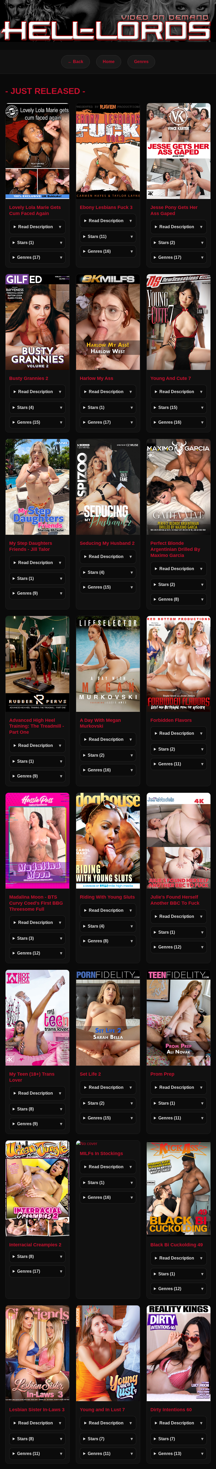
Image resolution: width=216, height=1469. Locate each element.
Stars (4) (25, 407)
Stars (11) (97, 236)
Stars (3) (25, 938)
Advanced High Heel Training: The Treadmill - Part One (36, 726)
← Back (75, 61)
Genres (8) (168, 599)
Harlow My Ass (96, 378)
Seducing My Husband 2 (107, 543)
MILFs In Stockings (101, 1153)
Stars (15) (167, 407)
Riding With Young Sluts (107, 897)
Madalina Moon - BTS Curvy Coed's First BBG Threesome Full (36, 903)
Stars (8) (25, 1109)
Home (109, 61)
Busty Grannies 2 (28, 378)
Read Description (35, 227)
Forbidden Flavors (171, 720)
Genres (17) (28, 257)
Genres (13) (169, 1453)
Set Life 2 (90, 1074)
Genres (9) (27, 593)
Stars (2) (166, 242)
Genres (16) (99, 251)
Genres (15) (28, 422)
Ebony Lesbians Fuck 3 (106, 207)
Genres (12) (28, 953)
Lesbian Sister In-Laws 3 (37, 1409)
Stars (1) (25, 242)
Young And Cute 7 (170, 378)
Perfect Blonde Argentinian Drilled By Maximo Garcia (175, 549)
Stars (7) (96, 1439)
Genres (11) (169, 764)
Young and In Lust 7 (102, 1409)
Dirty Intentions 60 (171, 1409)
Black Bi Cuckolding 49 (176, 1244)
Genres (141, 61)
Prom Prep (162, 1074)
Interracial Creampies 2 (35, 1244)
